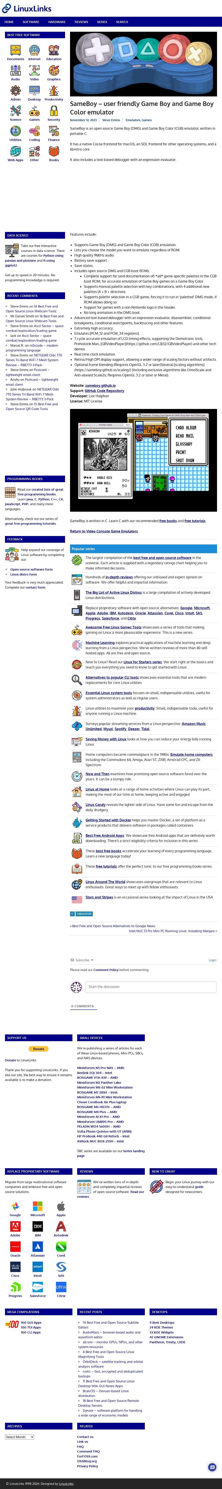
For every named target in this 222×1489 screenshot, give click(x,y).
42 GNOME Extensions (166, 1337)
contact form (35, 587)
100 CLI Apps (31, 1332)
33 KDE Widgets (162, 1332)
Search (122, 22)
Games (147, 120)
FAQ (80, 1446)
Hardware (57, 22)
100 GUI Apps (31, 1322)
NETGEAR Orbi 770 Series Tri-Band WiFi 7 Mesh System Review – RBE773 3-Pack (34, 360)
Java (29, 499)
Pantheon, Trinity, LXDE (167, 1342)
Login (212, 960)
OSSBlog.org (87, 1461)
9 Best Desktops (162, 1322)
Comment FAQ (88, 1451)
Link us (82, 1441)
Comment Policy (106, 970)
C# (61, 499)
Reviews (81, 22)
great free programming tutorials (30, 523)
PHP (25, 504)
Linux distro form (23, 574)
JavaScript (12, 504)
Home (9, 22)
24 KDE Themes (161, 1327)
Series (102, 22)
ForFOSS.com (87, 1456)
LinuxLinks (66, 1484)
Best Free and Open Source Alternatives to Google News (113, 926)
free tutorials (195, 521)
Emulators (133, 120)
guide (199, 1187)
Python (43, 499)
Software (31, 22)
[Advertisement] (143, 197)
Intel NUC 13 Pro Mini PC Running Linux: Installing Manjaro (172, 931)
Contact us (85, 1437)
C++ (54, 499)
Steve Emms (111, 120)
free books (168, 521)
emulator (84, 913)
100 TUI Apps (31, 1327)
